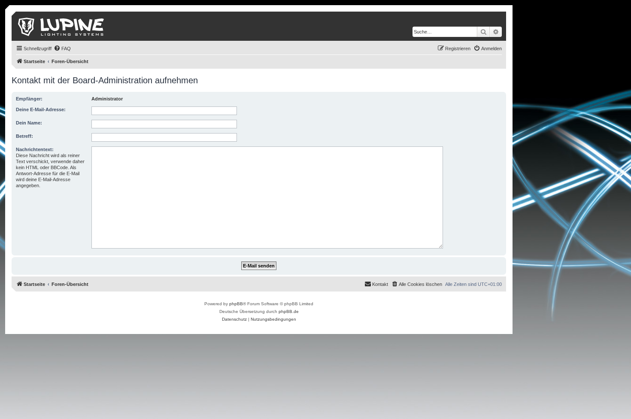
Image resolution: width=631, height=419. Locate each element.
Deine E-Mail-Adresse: (41, 109)
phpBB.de (289, 311)
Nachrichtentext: (35, 149)
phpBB (236, 303)
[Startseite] (61, 26)
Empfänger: (29, 98)
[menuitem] (62, 48)
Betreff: (24, 136)
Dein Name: (29, 122)
